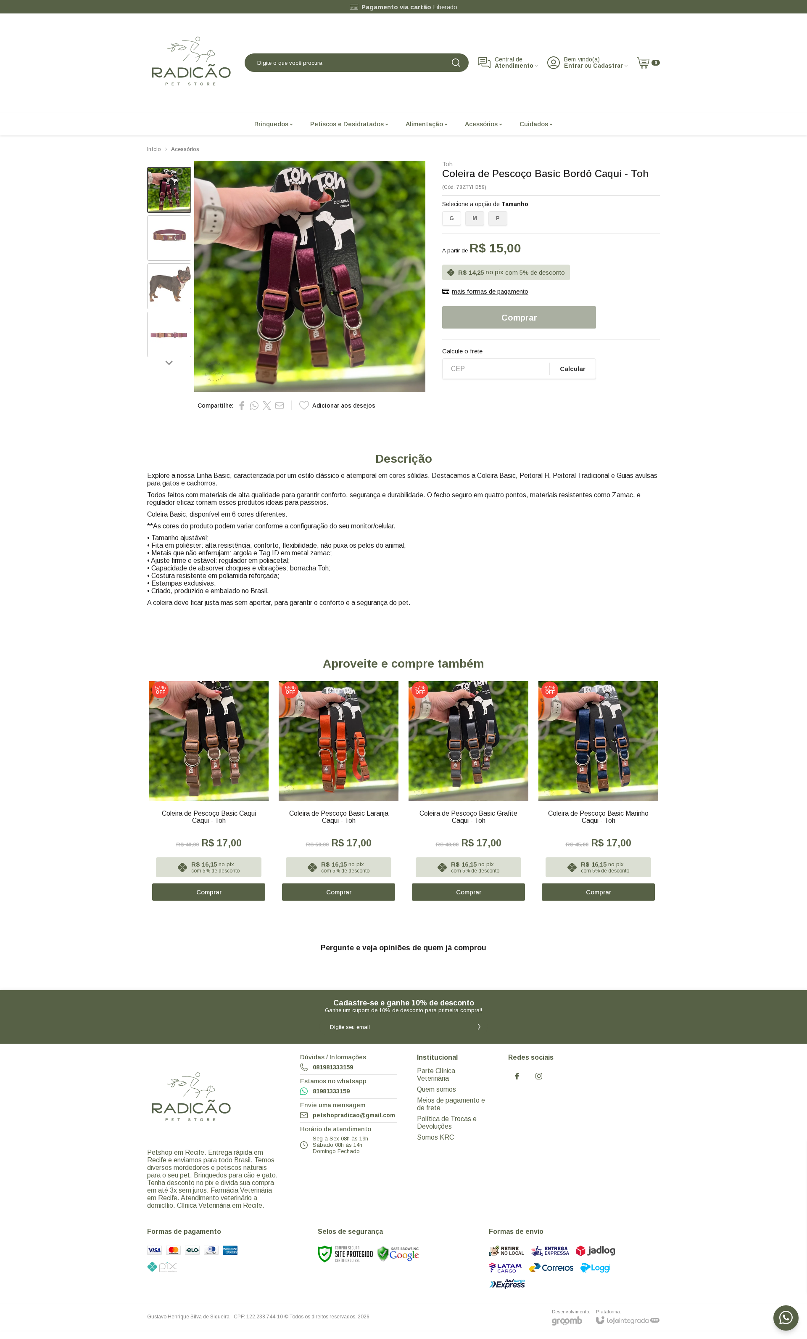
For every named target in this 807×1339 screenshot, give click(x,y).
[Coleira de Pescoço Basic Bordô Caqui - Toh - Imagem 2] (169, 238)
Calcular (572, 368)
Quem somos (436, 1089)
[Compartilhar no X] (267, 405)
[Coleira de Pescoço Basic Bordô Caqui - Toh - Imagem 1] (169, 190)
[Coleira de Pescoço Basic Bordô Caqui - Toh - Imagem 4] (169, 334)
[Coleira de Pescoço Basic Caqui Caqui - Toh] (209, 791)
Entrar (573, 66)
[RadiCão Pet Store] (191, 63)
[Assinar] (479, 1026)
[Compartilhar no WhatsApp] (254, 405)
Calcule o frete (462, 351)
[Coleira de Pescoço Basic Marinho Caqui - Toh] (598, 791)
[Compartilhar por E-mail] (279, 405)
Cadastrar (608, 66)
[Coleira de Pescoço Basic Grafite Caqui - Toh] (468, 791)
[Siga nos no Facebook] (517, 1076)
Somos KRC (435, 1137)
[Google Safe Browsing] (398, 1254)
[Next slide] (169, 362)
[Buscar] (456, 62)
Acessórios (185, 149)
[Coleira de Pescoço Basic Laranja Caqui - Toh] (338, 791)
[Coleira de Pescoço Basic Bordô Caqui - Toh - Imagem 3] (169, 286)
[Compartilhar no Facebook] (241, 405)
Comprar (519, 317)
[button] (169, 190)
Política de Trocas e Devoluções (447, 1122)
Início (154, 149)
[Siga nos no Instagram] (539, 1076)
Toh (447, 164)
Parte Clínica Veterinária (436, 1074)
